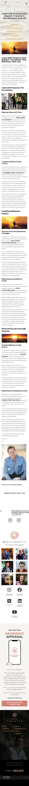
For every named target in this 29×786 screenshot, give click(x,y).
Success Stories (7, 731)
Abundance (14, 24)
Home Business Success (15, 39)
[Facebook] (19, 590)
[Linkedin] (19, 601)
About (4, 726)
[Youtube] (14, 612)
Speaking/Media (20, 729)
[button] (26, 4)
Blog (17, 726)
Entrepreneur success (14, 31)
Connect (18, 733)
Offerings (5, 729)
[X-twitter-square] (9, 601)
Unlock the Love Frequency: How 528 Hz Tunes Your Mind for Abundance (14, 512)
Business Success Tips (14, 28)
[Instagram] (9, 590)
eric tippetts (14, 35)
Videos (17, 731)
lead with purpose (7, 68)
